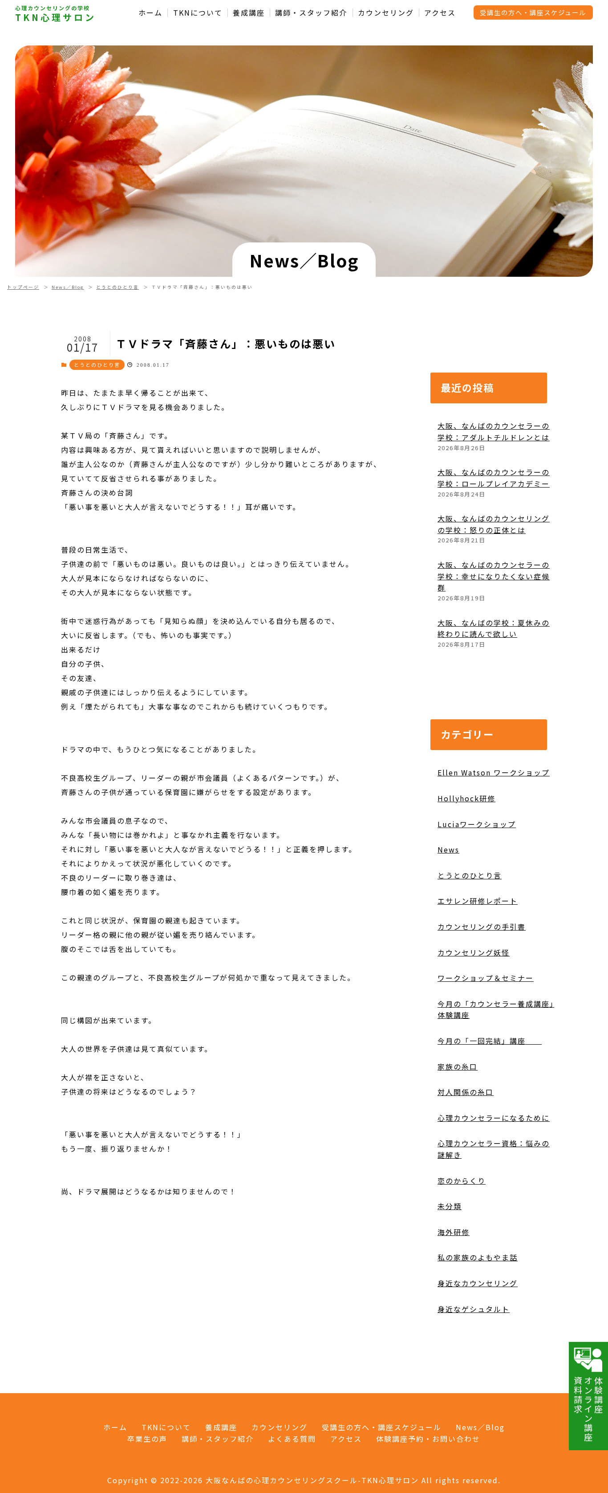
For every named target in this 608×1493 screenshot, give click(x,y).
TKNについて (198, 12)
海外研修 (454, 1231)
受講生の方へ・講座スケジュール (533, 12)
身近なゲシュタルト (474, 1309)
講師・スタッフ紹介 (311, 12)
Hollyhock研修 (466, 798)
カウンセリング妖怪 (474, 952)
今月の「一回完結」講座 (490, 1040)
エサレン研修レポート (478, 900)
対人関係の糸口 (466, 1092)
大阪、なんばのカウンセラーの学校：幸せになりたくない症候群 (494, 576)
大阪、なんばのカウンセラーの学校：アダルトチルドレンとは (494, 431)
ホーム (150, 12)
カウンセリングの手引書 (482, 926)
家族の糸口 (458, 1066)
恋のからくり (462, 1180)
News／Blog (68, 287)
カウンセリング (386, 12)
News (448, 849)
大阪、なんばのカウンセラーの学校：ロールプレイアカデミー (494, 478)
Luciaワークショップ (477, 824)
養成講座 (249, 12)
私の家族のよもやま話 (478, 1257)
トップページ (23, 287)
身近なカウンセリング (478, 1283)
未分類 (450, 1206)
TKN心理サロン (55, 17)
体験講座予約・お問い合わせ (428, 1438)
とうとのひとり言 (117, 287)
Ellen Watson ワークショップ (494, 772)
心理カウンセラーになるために (494, 1117)
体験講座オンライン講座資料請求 (588, 1409)
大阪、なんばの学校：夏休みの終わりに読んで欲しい (494, 628)
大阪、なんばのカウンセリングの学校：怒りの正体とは (494, 524)
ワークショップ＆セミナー (486, 977)
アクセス (440, 12)
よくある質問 (292, 1438)
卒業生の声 (147, 1438)
